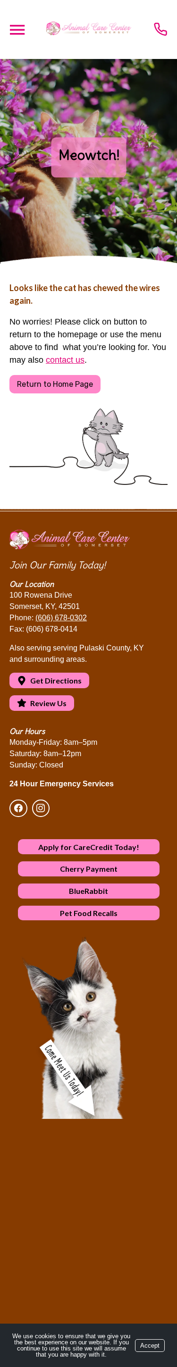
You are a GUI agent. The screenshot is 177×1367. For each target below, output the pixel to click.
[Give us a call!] (160, 29)
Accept (150, 1345)
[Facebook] (19, 808)
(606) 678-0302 (61, 618)
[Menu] (17, 30)
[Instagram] (41, 808)
